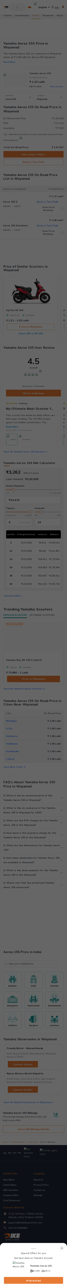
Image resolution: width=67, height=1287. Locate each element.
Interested (33, 1280)
